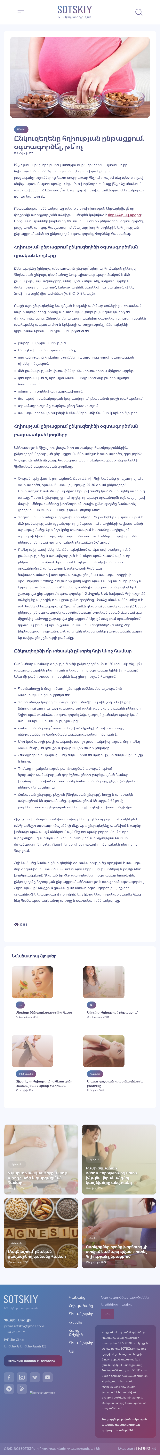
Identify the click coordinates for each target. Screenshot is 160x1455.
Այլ (71, 1351)
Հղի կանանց (81, 1306)
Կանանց (77, 1297)
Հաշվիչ (76, 1322)
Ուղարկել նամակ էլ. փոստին (31, 1361)
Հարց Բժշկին (76, 1332)
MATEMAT (142, 1449)
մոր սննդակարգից (124, 215)
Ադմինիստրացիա (116, 1304)
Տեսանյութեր (81, 1314)
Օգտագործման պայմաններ (125, 1297)
